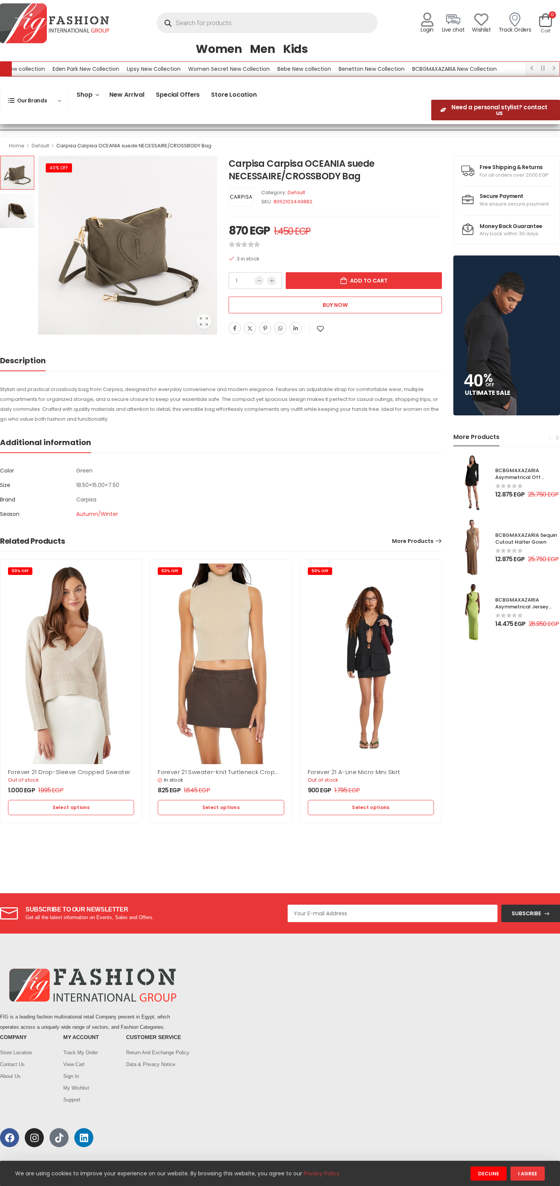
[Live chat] (453, 20)
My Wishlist (76, 1088)
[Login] (427, 20)
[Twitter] (250, 328)
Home (16, 145)
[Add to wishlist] (320, 329)
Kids (295, 49)
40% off (59, 167)
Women (219, 49)
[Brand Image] (241, 196)
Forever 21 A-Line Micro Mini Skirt (354, 772)
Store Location (233, 94)
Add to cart (368, 280)
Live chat (453, 30)
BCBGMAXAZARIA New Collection (430, 69)
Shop (84, 94)
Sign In (71, 1076)
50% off (20, 571)
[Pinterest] (265, 328)
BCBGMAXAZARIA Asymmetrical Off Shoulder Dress (518, 477)
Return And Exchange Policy (154, 1052)
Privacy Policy (321, 1173)
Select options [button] (71, 807)
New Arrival (126, 94)
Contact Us (12, 1064)
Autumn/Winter (97, 514)
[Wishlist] (481, 20)
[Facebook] (235, 328)
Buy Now (335, 305)
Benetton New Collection (348, 69)
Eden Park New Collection (62, 69)
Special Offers (178, 94)
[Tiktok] (59, 1137)
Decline (488, 1173)
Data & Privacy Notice (150, 1064)
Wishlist (481, 30)
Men (262, 49)
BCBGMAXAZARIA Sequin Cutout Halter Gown (526, 539)
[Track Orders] (515, 20)
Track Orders (515, 30)
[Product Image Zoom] (203, 321)
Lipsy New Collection (130, 69)
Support (71, 1100)
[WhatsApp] (280, 328)
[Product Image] (127, 245)
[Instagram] (34, 1137)
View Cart (74, 1064)
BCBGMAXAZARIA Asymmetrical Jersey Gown (522, 606)
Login (427, 30)
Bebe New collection (280, 69)
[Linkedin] (296, 328)
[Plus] (271, 280)
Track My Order (80, 1052)
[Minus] (259, 280)
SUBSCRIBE (526, 913)
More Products (413, 541)
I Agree (527, 1173)
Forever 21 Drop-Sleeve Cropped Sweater (69, 772)
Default (40, 145)
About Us (10, 1076)
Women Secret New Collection (205, 69)
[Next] (557, 437)
